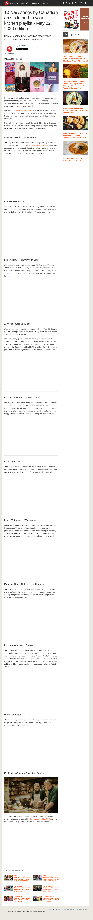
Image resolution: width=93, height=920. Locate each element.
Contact (51, 910)
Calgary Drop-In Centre (37, 145)
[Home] (11, 2)
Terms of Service (68, 910)
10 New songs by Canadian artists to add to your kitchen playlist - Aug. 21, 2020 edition (22, 878)
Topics (24, 3)
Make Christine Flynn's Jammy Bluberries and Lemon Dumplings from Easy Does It (75, 135)
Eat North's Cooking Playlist (41, 819)
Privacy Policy (81, 910)
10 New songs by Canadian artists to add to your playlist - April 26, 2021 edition (51, 888)
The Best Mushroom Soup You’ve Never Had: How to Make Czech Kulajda (75, 111)
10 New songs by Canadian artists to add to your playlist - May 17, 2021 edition (22, 899)
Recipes (35, 3)
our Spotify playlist (24, 110)
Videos (45, 3)
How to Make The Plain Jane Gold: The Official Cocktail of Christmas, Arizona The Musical (75, 59)
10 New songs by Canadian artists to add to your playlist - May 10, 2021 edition (51, 899)
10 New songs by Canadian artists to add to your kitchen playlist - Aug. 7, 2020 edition (51, 878)
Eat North (23, 46)
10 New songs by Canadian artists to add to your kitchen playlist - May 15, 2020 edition (22, 888)
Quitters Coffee (14, 405)
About (57, 910)
